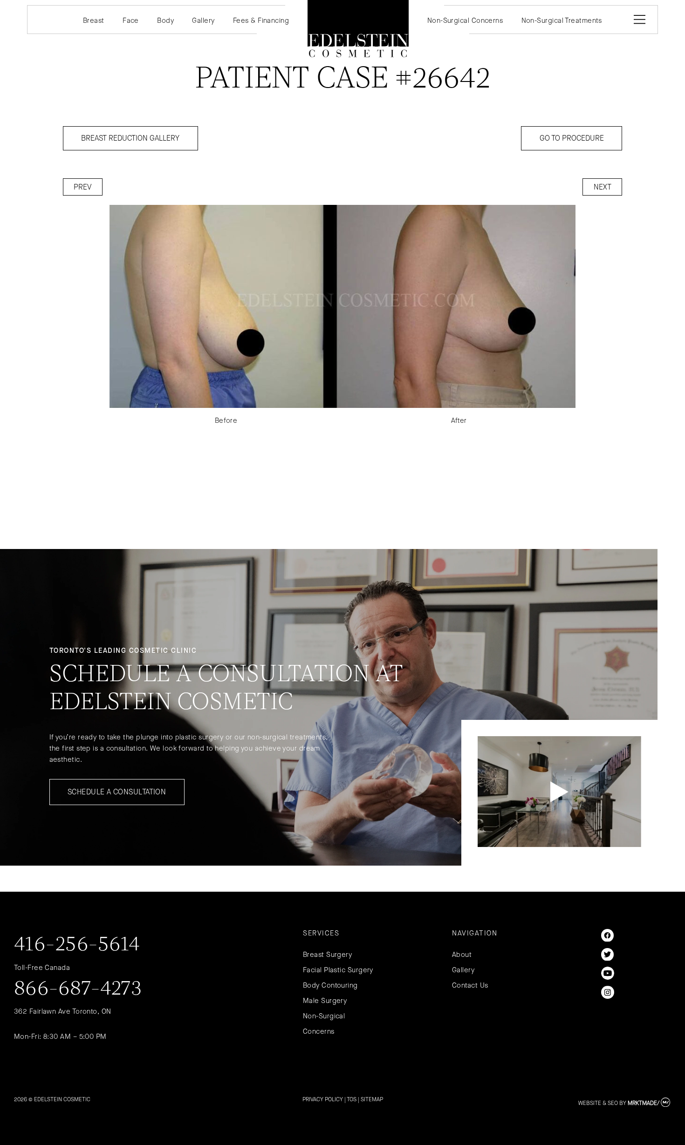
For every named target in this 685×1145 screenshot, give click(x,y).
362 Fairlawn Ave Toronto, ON (62, 1011)
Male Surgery (325, 1000)
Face (131, 20)
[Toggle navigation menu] (637, 19)
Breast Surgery (327, 954)
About (462, 954)
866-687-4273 (78, 989)
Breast (93, 20)
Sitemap (372, 1099)
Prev (82, 187)
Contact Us (470, 985)
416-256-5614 (77, 945)
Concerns (319, 1031)
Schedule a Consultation (117, 792)
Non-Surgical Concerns (465, 20)
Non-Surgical (324, 1016)
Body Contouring (330, 985)
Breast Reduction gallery (130, 138)
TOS (351, 1099)
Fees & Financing (261, 20)
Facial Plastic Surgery (338, 970)
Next (602, 187)
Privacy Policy (322, 1099)
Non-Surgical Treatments (561, 20)
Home (358, 28)
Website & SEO (598, 1103)
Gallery (203, 20)
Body (165, 20)
